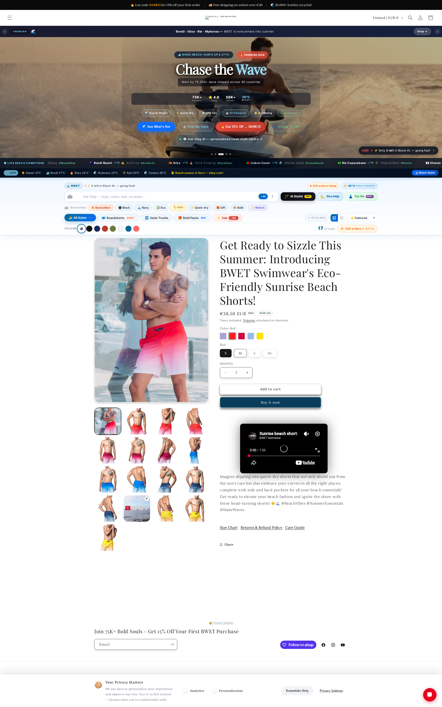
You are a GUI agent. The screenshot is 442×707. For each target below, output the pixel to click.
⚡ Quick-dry (199, 207)
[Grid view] (334, 218)
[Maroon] (241, 336)
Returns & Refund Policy (261, 527)
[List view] (341, 218)
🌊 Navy (143, 207)
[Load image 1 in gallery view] (107, 421)
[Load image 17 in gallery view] (166, 508)
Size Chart (229, 527)
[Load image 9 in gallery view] (136, 450)
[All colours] (81, 228)
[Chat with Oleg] (429, 694)
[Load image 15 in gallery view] (195, 479)
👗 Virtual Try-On (289, 126)
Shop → (422, 31)
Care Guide (295, 527)
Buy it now (270, 402)
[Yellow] (260, 336)
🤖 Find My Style (198, 126)
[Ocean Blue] (128, 229)
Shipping (249, 320)
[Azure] (250, 336)
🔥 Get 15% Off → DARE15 (244, 126)
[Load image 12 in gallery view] (107, 479)
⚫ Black (124, 207)
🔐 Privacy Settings (221, 622)
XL (272, 354)
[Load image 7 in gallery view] (195, 421)
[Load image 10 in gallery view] (166, 450)
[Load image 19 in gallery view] (107, 537)
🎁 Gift (220, 207)
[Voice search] (272, 196)
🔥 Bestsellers (100, 207)
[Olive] (113, 229)
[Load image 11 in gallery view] (195, 450)
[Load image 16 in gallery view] (107, 508)
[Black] (89, 229)
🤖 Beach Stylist (425, 172)
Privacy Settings (331, 690)
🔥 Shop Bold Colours (156, 126)
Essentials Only (297, 690)
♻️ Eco (161, 207)
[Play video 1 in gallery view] (136, 508)
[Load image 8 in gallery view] (107, 450)
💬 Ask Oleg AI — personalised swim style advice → (223, 139)
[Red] (105, 229)
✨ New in (257, 207)
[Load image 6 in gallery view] (166, 421)
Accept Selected (263, 690)
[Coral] (136, 229)
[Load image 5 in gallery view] (136, 421)
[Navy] (97, 229)
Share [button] (229, 544)
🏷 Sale (178, 207)
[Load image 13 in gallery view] (136, 479)
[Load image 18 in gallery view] (195, 508)
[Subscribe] (172, 644)
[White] (121, 229)
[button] (10, 18)
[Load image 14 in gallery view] (166, 479)
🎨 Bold (238, 207)
